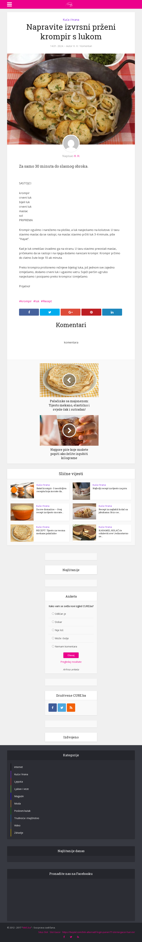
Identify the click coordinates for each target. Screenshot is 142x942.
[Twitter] (62, 707)
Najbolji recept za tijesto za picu (110, 488)
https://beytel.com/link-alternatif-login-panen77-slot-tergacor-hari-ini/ (98, 932)
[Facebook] (52, 707)
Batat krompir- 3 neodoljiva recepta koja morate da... (51, 490)
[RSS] (71, 707)
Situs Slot (43, 932)
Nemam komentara (66, 646)
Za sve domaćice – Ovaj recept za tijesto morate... (50, 511)
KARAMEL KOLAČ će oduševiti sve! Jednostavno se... (113, 533)
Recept (47, 301)
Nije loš (59, 630)
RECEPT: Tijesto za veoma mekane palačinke (50, 532)
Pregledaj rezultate (71, 661)
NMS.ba (27, 927)
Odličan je (60, 613)
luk (37, 301)
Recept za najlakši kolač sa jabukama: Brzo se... (113, 511)
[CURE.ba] (69, 4)
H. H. (75, 46)
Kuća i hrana (71, 20)
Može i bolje (62, 638)
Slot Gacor (55, 932)
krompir (26, 301)
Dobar (58, 622)
